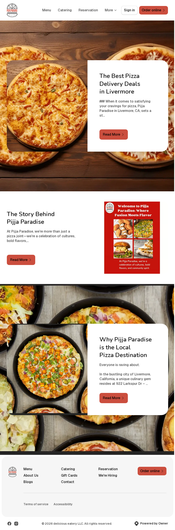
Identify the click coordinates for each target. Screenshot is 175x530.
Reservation (88, 10)
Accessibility (63, 504)
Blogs (28, 482)
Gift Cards (69, 475)
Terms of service (35, 504)
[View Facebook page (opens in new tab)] (9, 523)
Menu (46, 10)
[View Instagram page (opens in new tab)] (16, 523)
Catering (65, 10)
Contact (67, 482)
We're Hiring (107, 475)
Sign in (129, 10)
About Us (30, 475)
